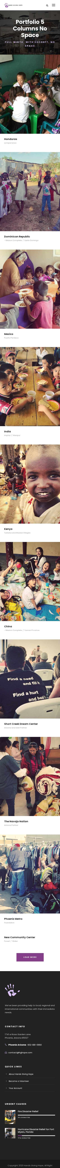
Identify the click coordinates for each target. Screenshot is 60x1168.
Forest (7, 941)
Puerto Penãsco (11, 338)
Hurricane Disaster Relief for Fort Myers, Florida (36, 1131)
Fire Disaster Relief (28, 1111)
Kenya (8, 529)
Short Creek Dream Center (21, 724)
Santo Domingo (31, 240)
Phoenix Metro (13, 919)
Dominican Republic (17, 236)
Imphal (7, 435)
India (7, 431)
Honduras (10, 139)
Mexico (8, 334)
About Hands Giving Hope (21, 1074)
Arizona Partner (11, 825)
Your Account (15, 1088)
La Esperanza (10, 143)
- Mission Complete (13, 240)
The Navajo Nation (16, 821)
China (8, 626)
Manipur (16, 435)
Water (15, 941)
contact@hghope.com (20, 1052)
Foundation (9, 922)
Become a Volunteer (19, 1081)
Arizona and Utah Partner (15, 727)
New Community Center (19, 937)
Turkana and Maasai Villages (17, 532)
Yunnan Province (31, 630)
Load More (30, 957)
